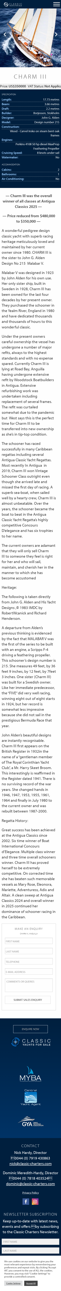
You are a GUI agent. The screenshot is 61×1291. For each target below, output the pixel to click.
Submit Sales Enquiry (28, 999)
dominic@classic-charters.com (30, 1183)
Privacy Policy (30, 1192)
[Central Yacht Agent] (30, 1097)
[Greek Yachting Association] (30, 1121)
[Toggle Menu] (56, 4)
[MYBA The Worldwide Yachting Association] (30, 1073)
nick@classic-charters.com (30, 1163)
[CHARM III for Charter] (30, 37)
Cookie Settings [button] (13, 1283)
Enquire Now (30, 1029)
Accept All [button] (31, 1283)
